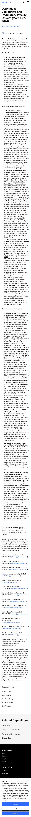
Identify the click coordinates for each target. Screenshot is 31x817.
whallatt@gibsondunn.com (14, 607)
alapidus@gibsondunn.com (19, 588)
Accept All (15, 804)
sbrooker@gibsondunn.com (19, 595)
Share (21, 33)
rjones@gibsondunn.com (19, 601)
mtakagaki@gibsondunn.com (11, 622)
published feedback (21, 116)
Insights (4, 759)
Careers (4, 756)
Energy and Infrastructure (11, 730)
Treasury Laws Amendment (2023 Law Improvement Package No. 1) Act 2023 (16, 289)
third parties (9, 785)
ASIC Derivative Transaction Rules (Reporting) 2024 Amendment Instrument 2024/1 (16, 255)
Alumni (4, 761)
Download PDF (10, 33)
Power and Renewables (11, 734)
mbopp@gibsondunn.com (19, 563)
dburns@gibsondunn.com (19, 614)
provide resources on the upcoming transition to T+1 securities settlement (16, 74)
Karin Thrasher (6, 706)
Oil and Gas (6, 738)
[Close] (29, 780)
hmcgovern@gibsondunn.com (11, 628)
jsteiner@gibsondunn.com (19, 557)
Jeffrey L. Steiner (7, 691)
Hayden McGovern (7, 702)
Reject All (15, 813)
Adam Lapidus (6, 695)
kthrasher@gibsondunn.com (20, 635)
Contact (4, 770)
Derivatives (6, 726)
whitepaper (17, 478)
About (3, 753)
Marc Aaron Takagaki (8, 699)
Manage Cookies (15, 808)
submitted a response (20, 384)
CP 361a (15, 268)
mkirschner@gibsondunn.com (18, 569)
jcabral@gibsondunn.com (9, 582)
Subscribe (5, 773)
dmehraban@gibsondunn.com (11, 576)
